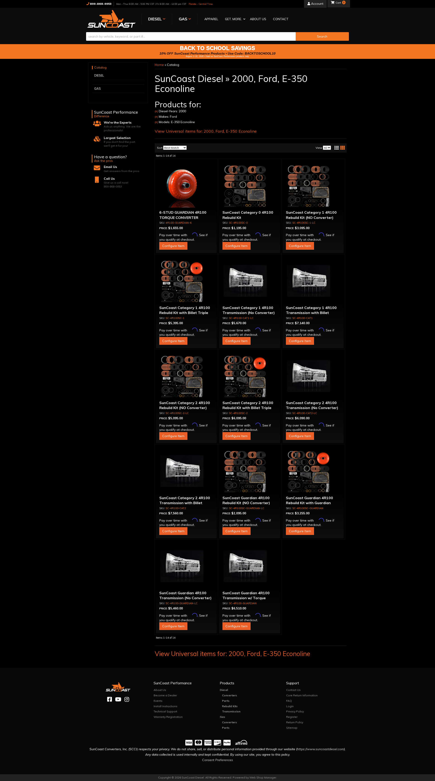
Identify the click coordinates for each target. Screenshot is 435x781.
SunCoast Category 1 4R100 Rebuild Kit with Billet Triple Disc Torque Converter (184, 312)
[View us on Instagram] (126, 699)
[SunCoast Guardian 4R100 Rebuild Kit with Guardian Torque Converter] (313, 471)
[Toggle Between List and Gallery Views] (339, 148)
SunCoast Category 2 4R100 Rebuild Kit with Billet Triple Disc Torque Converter (247, 407)
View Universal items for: (206, 131)
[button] (234, 19)
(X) (156, 111)
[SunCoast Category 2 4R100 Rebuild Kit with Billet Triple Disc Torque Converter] (250, 376)
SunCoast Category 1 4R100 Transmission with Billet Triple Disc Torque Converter (312, 312)
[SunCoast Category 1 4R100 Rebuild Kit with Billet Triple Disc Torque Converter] (186, 281)
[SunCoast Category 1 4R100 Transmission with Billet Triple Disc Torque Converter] (313, 281)
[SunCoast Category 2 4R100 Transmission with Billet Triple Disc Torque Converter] (186, 471)
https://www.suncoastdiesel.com (320, 749)
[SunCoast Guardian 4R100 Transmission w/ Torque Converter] (250, 566)
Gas (222, 717)
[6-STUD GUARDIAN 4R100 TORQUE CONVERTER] (186, 186)
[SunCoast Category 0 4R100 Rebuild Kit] (250, 186)
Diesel (224, 690)
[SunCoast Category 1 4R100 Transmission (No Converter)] (250, 281)
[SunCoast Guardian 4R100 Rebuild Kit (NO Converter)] (250, 471)
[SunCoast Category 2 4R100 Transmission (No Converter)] (313, 376)
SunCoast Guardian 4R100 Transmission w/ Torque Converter (246, 598)
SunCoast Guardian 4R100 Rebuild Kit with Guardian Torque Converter (309, 503)
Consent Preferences (217, 760)
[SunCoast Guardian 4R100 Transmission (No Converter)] (186, 566)
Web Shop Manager (262, 777)
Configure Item (173, 246)
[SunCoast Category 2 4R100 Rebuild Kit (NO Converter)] (186, 376)
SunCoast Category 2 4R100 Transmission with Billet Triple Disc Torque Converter (185, 503)
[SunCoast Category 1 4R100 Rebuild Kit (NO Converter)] (313, 186)
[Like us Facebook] (109, 699)
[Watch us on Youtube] (118, 699)
